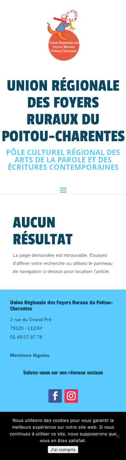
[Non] (117, 436)
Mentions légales (29, 355)
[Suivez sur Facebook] (55, 396)
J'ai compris (63, 449)
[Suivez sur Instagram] (71, 396)
